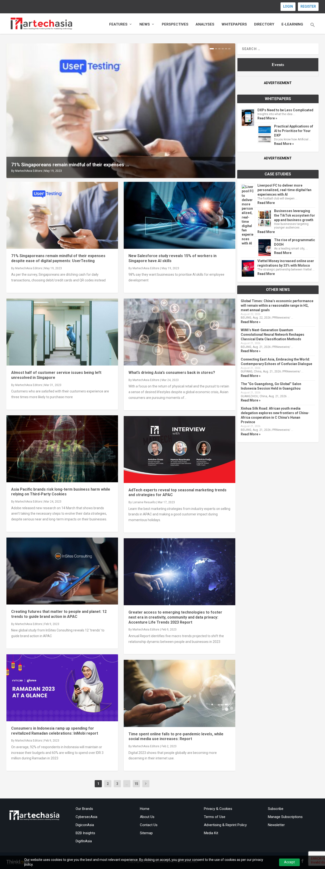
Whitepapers (234, 24)
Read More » (267, 118)
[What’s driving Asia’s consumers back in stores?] (179, 332)
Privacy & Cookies (218, 809)
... (127, 784)
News (144, 24)
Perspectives (175, 24)
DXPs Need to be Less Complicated (285, 110)
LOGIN (288, 6)
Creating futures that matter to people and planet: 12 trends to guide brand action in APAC (59, 614)
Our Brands (84, 809)
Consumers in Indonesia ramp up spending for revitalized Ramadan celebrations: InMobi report (54, 731)
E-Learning (292, 24)
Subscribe (275, 809)
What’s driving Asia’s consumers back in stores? (171, 372)
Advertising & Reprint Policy (225, 825)
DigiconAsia (85, 825)
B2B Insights (85, 833)
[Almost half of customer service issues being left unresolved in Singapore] (62, 332)
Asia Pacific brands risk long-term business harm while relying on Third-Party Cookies (60, 492)
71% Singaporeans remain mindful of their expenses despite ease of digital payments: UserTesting (58, 258)
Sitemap (146, 833)
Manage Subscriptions (285, 817)
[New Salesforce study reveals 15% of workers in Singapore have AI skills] (179, 215)
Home (144, 809)
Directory (264, 24)
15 (136, 784)
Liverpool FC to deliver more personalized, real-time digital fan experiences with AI (284, 189)
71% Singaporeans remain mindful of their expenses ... (70, 165)
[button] (312, 28)
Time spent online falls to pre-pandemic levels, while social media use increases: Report (175, 736)
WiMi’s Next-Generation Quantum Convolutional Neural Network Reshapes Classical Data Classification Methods (272, 334)
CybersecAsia (86, 817)
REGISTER (308, 6)
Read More (266, 203)
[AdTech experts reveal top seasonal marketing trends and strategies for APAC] (179, 449)
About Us (147, 817)
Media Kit (211, 833)
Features (118, 24)
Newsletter (276, 825)
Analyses (205, 24)
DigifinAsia (84, 841)
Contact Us (149, 825)
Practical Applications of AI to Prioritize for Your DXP (293, 130)
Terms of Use (214, 817)
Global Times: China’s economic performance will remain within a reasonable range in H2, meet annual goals (277, 305)
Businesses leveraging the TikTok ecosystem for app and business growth (294, 215)
